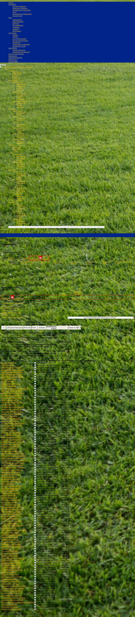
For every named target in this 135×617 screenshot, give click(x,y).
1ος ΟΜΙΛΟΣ (17, 82)
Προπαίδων (12, 170)
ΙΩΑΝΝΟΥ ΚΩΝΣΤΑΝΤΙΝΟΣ (12, 412)
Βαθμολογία (17, 73)
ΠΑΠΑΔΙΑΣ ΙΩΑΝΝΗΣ (9, 519)
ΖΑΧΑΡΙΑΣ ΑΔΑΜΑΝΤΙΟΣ (11, 398)
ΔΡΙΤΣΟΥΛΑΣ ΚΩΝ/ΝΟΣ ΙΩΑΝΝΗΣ (14, 388)
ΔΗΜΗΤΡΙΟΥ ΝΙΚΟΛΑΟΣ (10, 384)
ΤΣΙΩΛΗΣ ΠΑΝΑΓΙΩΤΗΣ (10, 581)
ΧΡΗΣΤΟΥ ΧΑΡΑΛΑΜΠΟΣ (11, 609)
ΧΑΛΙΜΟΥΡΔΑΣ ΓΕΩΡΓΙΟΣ (11, 591)
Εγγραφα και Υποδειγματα (21, 10)
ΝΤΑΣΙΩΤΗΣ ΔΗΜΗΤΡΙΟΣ (11, 507)
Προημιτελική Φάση (19, 128)
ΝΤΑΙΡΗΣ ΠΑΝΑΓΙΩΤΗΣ (10, 500)
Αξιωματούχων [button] (6, 349)
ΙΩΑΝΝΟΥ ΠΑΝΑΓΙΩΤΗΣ (11, 414)
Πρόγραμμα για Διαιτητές (21, 44)
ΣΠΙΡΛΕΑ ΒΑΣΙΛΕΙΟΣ (9, 539)
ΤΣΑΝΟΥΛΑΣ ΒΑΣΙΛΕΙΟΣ (11, 563)
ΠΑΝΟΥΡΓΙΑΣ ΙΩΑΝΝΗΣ (10, 512)
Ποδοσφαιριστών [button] (7, 331)
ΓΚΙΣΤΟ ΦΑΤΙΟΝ (7, 381)
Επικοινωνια (12, 56)
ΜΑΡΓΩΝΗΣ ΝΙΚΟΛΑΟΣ (10, 479)
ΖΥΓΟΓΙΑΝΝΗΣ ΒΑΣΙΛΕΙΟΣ (12, 402)
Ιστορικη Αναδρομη (19, 6)
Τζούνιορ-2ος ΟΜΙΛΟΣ (74, 263)
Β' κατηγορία (12, 80)
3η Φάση (16, 122)
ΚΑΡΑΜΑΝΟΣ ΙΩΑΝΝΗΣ (10, 437)
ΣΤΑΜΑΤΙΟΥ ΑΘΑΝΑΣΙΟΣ (11, 544)
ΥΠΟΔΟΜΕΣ (13, 61)
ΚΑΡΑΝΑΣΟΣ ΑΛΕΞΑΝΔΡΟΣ (12, 442)
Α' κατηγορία (12, 71)
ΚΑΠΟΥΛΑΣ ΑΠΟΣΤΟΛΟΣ (11, 433)
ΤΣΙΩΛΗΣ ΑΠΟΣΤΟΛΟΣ (10, 584)
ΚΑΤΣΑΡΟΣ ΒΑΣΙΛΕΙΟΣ (10, 444)
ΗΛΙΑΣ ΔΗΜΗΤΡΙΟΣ (9, 405)
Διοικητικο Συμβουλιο (20, 8)
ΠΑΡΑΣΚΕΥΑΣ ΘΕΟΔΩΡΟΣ (11, 526)
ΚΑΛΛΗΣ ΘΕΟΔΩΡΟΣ (9, 421)
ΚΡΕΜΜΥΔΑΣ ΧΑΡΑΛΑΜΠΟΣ (12, 467)
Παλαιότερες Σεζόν (19, 46)
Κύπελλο (16, 23)
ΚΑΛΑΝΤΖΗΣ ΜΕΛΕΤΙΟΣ (11, 419)
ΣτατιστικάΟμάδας (39, 259)
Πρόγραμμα (17, 75)
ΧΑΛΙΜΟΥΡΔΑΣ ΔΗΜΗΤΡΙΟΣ (12, 588)
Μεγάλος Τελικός (18, 139)
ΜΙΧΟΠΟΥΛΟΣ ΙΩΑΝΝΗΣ (11, 486)
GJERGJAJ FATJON (8, 363)
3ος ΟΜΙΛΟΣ (17, 187)
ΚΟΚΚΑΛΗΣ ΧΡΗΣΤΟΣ (10, 446)
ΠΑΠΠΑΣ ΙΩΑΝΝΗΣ (9, 523)
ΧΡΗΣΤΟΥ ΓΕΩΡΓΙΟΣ (9, 607)
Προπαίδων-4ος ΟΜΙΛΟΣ (58, 263)
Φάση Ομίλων (17, 111)
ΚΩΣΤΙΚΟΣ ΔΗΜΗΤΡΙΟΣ (10, 472)
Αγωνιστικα (12, 33)
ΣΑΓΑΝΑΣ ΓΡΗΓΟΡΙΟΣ (10, 533)
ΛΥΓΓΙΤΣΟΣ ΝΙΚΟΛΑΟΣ (10, 474)
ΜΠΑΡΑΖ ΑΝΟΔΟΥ (20, 101)
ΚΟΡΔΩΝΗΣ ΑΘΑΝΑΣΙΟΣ (11, 451)
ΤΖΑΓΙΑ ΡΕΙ (5, 549)
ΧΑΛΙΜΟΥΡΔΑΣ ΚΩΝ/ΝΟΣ (11, 593)
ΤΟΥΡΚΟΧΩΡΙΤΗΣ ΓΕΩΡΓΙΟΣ (12, 558)
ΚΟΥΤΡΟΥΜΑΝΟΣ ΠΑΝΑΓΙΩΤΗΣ (14, 460)
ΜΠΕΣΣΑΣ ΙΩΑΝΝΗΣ (9, 491)
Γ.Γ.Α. (15, 12)
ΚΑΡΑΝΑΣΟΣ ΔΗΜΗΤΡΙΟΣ (11, 440)
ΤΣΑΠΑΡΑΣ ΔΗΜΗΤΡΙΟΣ (10, 565)
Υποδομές (16, 27)
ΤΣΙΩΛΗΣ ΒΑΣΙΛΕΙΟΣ (9, 579)
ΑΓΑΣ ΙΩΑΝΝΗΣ (7, 365)
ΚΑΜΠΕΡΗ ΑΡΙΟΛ (8, 428)
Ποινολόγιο (16, 42)
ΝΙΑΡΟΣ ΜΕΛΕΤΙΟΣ (9, 495)
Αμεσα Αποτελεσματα (16, 54)
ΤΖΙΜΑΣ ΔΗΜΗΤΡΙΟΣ (9, 556)
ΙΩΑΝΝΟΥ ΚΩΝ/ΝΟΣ (9, 416)
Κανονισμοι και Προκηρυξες (22, 14)
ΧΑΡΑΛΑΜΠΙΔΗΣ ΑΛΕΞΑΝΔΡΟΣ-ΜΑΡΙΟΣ (17, 602)
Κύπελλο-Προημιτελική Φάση (12, 317)
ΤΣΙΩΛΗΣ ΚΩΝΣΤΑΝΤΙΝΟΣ (11, 577)
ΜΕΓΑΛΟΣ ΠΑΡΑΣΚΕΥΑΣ (11, 481)
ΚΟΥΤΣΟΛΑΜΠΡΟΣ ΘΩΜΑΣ (12, 465)
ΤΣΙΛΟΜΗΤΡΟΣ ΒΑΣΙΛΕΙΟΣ (12, 570)
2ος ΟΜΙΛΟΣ (17, 92)
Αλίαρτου (11, 258)
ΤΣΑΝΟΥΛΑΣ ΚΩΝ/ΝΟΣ (10, 560)
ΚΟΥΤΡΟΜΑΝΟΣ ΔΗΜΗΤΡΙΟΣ (13, 458)
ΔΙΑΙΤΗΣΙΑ (12, 48)
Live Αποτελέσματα (19, 39)
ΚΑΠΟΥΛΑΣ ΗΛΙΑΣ (8, 430)
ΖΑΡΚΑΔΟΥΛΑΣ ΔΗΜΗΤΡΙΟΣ (12, 393)
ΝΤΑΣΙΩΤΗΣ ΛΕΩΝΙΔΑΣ (10, 505)
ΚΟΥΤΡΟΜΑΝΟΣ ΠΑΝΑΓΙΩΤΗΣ (13, 456)
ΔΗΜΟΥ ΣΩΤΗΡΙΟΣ (8, 386)
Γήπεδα (15, 37)
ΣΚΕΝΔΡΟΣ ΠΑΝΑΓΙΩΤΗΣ (11, 535)
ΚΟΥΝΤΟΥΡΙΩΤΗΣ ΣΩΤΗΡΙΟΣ (12, 453)
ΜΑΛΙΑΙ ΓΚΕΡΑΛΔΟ (9, 477)
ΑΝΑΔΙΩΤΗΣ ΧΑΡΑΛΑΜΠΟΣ (12, 370)
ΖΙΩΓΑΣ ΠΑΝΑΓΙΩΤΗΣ (10, 400)
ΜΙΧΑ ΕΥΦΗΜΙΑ (7, 484)
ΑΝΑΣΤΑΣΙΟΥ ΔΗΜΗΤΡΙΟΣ (11, 374)
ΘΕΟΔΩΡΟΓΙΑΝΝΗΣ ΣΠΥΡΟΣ (12, 407)
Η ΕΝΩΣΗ (12, 4)
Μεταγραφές (17, 31)
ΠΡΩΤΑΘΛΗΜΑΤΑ (15, 58)
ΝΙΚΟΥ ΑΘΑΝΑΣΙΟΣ (9, 498)
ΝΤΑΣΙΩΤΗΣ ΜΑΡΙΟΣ (9, 502)
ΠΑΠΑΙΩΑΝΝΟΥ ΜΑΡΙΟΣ (11, 521)
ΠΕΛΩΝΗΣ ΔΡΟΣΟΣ (8, 528)
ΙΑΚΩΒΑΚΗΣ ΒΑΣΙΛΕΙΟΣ (11, 409)
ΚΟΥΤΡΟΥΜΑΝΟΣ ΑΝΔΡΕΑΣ (12, 463)
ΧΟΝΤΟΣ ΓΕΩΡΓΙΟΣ (9, 605)
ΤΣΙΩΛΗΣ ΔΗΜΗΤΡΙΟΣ (10, 574)
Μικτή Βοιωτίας (18, 22)
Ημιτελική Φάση (18, 134)
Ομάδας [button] (3, 340)
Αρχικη (10, 2)
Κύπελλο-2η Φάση (8, 306)
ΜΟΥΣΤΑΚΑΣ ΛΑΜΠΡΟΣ (11, 488)
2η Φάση (16, 116)
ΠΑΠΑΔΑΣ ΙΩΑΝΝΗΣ (9, 516)
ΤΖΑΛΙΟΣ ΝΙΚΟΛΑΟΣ (9, 551)
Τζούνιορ (11, 202)
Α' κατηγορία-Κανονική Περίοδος (13, 303)
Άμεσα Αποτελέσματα (20, 41)
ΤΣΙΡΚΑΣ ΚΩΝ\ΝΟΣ (8, 572)
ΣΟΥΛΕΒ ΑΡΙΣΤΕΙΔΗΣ (9, 537)
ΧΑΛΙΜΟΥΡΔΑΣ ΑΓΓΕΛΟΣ (11, 595)
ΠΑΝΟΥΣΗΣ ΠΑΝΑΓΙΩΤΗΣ (11, 514)
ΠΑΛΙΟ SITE (17, 16)
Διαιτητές (16, 29)
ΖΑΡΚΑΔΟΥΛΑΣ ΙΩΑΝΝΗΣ (11, 395)
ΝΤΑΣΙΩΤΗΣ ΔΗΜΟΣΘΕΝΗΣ (12, 509)
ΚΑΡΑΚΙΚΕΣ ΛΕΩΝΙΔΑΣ (10, 435)
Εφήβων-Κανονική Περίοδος (91, 263)
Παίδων (11, 153)
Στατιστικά (16, 78)
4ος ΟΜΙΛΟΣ (17, 194)
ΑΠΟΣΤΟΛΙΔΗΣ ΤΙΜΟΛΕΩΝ (12, 377)
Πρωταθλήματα (18, 25)
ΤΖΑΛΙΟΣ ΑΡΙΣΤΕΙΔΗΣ (10, 553)
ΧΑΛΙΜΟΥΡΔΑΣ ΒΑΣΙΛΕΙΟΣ (12, 600)
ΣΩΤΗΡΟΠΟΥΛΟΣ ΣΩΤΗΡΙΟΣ (12, 546)
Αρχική (2, 240)
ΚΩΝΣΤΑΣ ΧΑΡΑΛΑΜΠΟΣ (11, 470)
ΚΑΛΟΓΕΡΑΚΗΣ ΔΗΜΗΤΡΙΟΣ (12, 423)
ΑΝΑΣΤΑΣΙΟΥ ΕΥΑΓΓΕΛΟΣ (11, 372)
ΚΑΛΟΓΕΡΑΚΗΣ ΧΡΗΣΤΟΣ (11, 426)
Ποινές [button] (11, 320)
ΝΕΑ (10, 18)
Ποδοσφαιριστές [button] (19, 320)
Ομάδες (15, 35)
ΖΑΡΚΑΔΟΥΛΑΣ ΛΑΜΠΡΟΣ (12, 391)
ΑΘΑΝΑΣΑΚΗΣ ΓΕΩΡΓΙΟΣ (11, 367)
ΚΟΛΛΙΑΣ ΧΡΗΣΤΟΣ (9, 449)
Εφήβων (11, 145)
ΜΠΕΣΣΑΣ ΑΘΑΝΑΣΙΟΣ (10, 493)
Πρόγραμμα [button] (5, 320)
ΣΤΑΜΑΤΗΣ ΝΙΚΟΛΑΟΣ (10, 542)
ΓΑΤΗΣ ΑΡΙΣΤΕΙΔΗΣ (8, 379)
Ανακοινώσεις (17, 20)
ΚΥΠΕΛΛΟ (12, 60)
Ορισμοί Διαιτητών (19, 50)
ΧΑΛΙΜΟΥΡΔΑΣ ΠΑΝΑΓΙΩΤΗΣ (13, 586)
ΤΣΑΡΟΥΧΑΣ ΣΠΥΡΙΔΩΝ (10, 567)
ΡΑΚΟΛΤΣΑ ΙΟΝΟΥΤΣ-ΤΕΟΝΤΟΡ (13, 530)
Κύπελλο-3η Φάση (8, 315)
